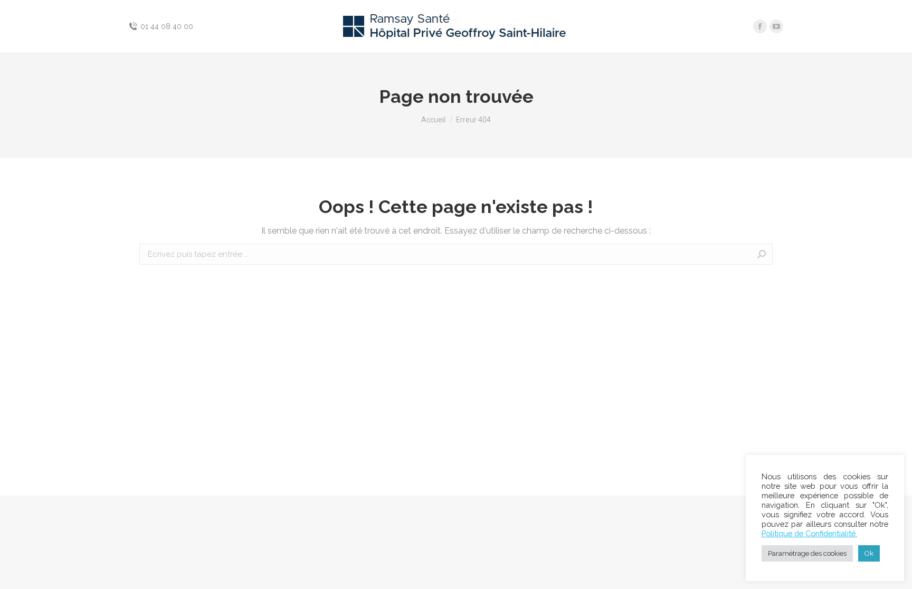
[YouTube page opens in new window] (776, 26)
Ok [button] (868, 553)
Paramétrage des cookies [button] (807, 553)
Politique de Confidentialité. (809, 533)
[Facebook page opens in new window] (760, 26)
